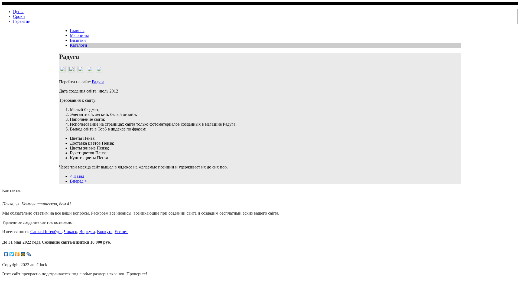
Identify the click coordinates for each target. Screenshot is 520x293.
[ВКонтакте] (6, 254)
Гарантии (22, 21)
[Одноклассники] (17, 254)
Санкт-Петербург (46, 231)
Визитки (78, 40)
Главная (77, 30)
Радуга (98, 81)
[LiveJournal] (29, 254)
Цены (18, 11)
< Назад (77, 176)
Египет (121, 231)
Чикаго (70, 231)
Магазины (79, 35)
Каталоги (78, 45)
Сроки (19, 16)
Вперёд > (78, 181)
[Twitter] (12, 254)
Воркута (87, 231)
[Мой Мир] (23, 254)
